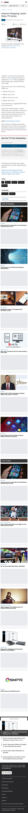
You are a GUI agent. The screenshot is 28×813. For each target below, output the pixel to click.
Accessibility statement (7, 791)
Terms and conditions (7, 778)
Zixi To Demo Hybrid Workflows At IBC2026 (13, 751)
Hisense (8, 182)
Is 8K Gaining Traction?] (13, 121)
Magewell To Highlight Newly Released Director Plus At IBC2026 (15, 733)
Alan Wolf (9, 20)
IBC (23, 5)
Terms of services (18, 150)
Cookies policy (5, 788)
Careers (3, 794)
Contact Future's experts (7, 781)
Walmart (4, 185)
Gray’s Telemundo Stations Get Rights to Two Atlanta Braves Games (14, 745)
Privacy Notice (20, 151)
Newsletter (24, 24)
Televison (21, 182)
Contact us (4, 797)
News (3, 20)
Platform (3, 9)
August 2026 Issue (13, 5)
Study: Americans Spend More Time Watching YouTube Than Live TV (14, 739)
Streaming (9, 9)
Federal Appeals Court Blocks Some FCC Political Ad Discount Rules (14, 758)
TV (3, 182)
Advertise (4, 800)
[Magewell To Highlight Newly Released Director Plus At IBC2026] (14, 728)
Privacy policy (5, 785)
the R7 (11, 79)
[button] (2, 2)
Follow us (16, 24)
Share (5, 24)
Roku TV (14, 182)
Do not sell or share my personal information (12, 803)
